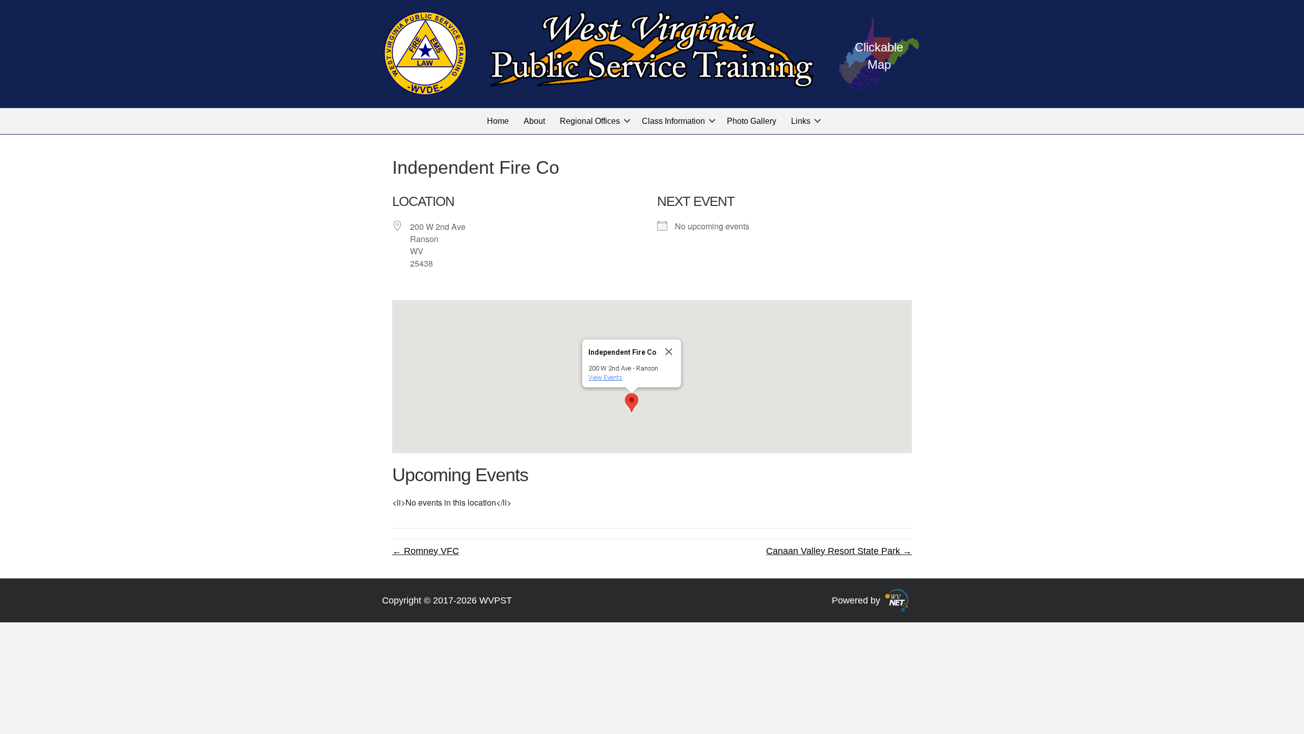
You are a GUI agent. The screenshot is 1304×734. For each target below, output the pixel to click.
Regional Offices (590, 121)
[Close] (669, 351)
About (534, 121)
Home (498, 121)
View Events (605, 377)
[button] (627, 121)
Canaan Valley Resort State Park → (839, 551)
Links (800, 121)
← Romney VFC (425, 551)
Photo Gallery (751, 121)
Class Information (673, 121)
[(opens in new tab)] (896, 599)
